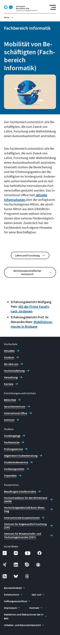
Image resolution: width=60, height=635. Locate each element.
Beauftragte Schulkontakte (20, 491)
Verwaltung (11, 377)
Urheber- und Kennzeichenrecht (22, 625)
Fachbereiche (12, 442)
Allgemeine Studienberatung (21, 455)
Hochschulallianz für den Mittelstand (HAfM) (25, 499)
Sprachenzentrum (14, 406)
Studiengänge (12, 435)
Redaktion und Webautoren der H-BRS (24, 616)
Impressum (10, 607)
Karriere (8, 384)
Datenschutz (11, 594)
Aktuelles (9, 350)
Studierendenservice (16, 462)
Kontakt (34, 607)
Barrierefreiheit (13, 588)
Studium (9, 357)
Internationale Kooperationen (22, 517)
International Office (15, 413)
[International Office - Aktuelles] (35, 195)
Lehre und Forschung (27, 255)
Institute (9, 419)
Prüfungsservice (13, 449)
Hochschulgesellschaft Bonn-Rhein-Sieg (24, 509)
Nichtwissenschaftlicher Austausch (27, 272)
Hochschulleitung (14, 370)
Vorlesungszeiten (14, 469)
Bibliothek (10, 399)
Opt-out (37, 594)
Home (7, 17)
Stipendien (10, 475)
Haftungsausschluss (15, 601)
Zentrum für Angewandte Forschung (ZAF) (25, 525)
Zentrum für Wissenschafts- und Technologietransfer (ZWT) (22, 535)
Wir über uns (11, 364)
